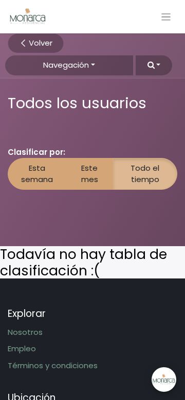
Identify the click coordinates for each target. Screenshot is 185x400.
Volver (39, 42)
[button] (154, 65)
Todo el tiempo (145, 174)
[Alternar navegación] (166, 16)
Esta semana (37, 174)
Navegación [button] (66, 64)
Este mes (89, 174)
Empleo (22, 348)
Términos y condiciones (53, 365)
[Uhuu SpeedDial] (164, 379)
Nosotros (25, 332)
